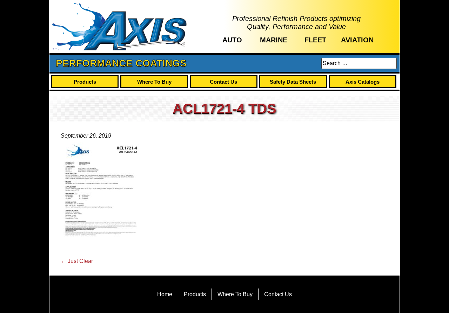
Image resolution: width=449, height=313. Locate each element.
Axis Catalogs (363, 82)
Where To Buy (154, 82)
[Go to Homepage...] (119, 26)
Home (164, 294)
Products (85, 82)
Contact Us (223, 82)
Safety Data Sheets (293, 82)
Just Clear (77, 261)
